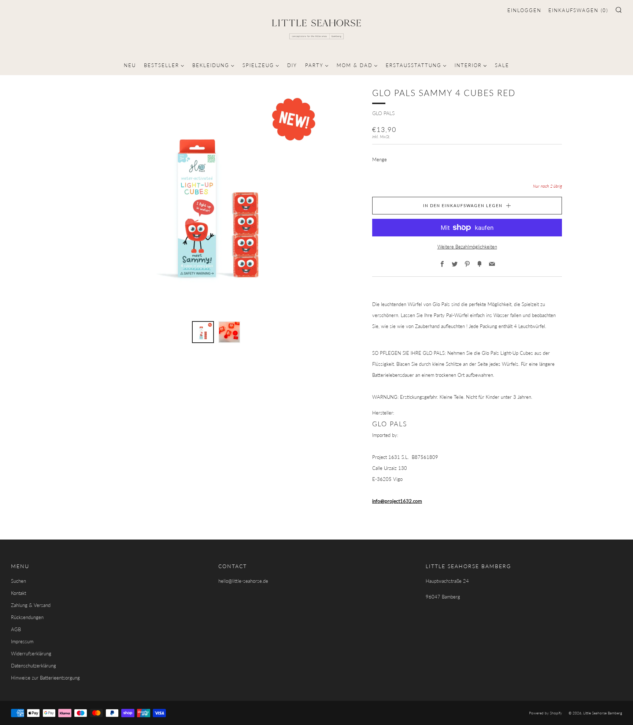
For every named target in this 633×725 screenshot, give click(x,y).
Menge (379, 159)
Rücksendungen (27, 617)
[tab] (203, 332)
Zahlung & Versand (31, 605)
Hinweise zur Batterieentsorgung (45, 678)
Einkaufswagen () (578, 10)
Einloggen (524, 10)
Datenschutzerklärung (33, 666)
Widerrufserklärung (31, 653)
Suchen (18, 581)
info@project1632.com (397, 501)
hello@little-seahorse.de (243, 581)
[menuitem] (130, 64)
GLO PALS (383, 113)
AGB (16, 629)
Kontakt (18, 593)
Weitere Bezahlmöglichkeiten (467, 247)
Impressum (22, 641)
